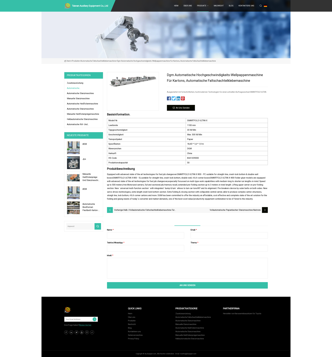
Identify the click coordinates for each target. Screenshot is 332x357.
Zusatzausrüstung (75, 83)
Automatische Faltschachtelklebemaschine (98, 61)
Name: (110, 230)
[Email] (94, 319)
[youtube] (82, 332)
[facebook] (66, 332)
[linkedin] (71, 332)
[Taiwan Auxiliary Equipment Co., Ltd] (77, 310)
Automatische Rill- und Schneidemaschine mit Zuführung (82, 125)
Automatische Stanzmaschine (80, 93)
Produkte (201, 6)
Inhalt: (110, 255)
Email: (194, 230)
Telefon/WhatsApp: (115, 243)
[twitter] (76, 332)
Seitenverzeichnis (135, 335)
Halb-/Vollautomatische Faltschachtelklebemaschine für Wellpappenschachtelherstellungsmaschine (149, 210)
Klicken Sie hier (85, 325)
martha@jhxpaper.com (188, 354)
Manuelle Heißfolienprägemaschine (83, 114)
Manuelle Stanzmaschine (78, 98)
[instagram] (87, 332)
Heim (176, 6)
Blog (231, 6)
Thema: (194, 243)
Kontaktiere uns (246, 6)
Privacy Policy (133, 339)
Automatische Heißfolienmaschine (82, 103)
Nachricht (219, 6)
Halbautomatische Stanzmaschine (82, 119)
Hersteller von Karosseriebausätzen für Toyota (242, 314)
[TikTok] (92, 332)
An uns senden (183, 108)
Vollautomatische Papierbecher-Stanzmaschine (231, 210)
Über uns (188, 6)
